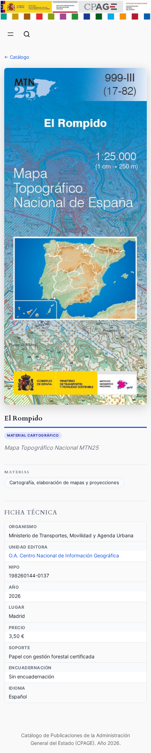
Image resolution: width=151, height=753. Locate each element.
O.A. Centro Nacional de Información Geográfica (64, 555)
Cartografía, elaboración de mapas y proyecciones (64, 482)
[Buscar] (26, 34)
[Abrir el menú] (10, 34)
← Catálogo (16, 57)
